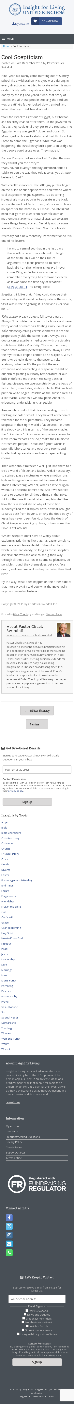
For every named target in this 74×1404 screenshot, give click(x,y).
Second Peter (54, 614)
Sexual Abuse (9, 1007)
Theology (25, 614)
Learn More (13, 1102)
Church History (10, 854)
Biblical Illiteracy (37, 710)
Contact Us (12, 1131)
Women (6, 1033)
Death (5, 864)
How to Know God (12, 938)
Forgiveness (8, 896)
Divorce (5, 870)
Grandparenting (11, 927)
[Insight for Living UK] (37, 9)
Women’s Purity (10, 1038)
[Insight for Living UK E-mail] (9, 1244)
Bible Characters (11, 833)
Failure (5, 891)
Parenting (7, 986)
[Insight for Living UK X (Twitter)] (9, 1226)
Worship (6, 1049)
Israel (4, 949)
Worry (5, 1044)
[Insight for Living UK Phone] (9, 1252)
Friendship (7, 901)
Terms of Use (14, 1158)
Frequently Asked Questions (23, 1137)
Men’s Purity (8, 980)
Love (4, 965)
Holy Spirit (7, 933)
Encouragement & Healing (16, 880)
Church (5, 848)
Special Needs (10, 1017)
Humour (6, 943)
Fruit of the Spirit (11, 906)
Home (6, 46)
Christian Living (10, 838)
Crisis (4, 859)
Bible (16, 614)
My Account (22, 24)
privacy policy (15, 790)
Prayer (5, 1001)
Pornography (9, 996)
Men (4, 975)
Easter (5, 875)
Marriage (6, 970)
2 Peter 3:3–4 (17, 287)
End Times (7, 885)
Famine (37, 724)
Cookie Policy (14, 1147)
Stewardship (9, 1022)
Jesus (4, 954)
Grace (5, 922)
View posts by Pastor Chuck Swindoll (29, 635)
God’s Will (7, 917)
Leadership (8, 959)
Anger (4, 822)
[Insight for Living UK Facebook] (9, 1217)
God (4, 912)
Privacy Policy (14, 1142)
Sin (3, 1012)
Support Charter (15, 1152)
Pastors (6, 991)
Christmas (7, 843)
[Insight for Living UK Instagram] (9, 1235)
